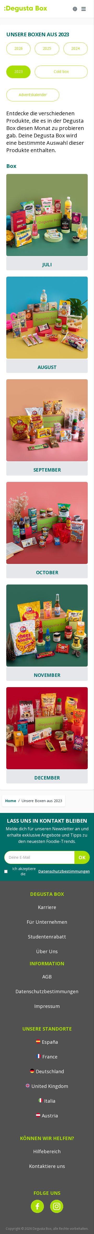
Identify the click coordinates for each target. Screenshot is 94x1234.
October (47, 572)
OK (82, 857)
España (50, 1042)
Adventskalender (33, 94)
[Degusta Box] (25, 9)
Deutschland (50, 1071)
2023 (18, 71)
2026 (18, 48)
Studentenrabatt (47, 936)
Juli (46, 264)
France (49, 1056)
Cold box (61, 71)
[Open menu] (83, 9)
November (47, 675)
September (47, 470)
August (47, 367)
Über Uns (47, 951)
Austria (50, 1115)
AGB (47, 976)
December (47, 778)
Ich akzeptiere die (51, 871)
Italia (49, 1101)
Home (10, 800)
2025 (47, 48)
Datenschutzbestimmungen (64, 871)
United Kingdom (49, 1086)
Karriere (47, 907)
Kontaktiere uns (47, 1166)
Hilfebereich (47, 1151)
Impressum (47, 1006)
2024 (75, 48)
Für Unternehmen (47, 922)
